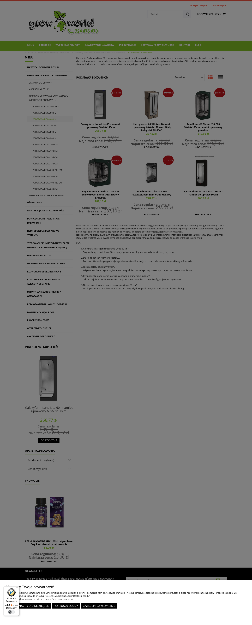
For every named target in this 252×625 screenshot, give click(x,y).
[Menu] (17, 588)
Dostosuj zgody (66, 605)
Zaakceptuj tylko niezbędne (28, 605)
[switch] (11, 612)
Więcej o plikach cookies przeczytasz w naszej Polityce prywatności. (39, 598)
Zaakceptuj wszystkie (99, 605)
